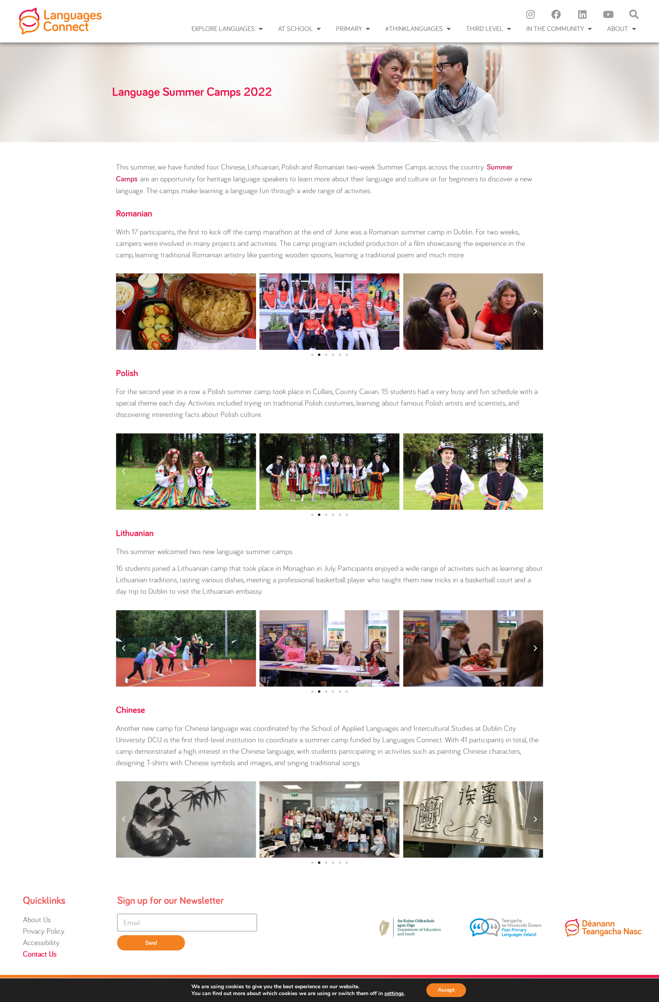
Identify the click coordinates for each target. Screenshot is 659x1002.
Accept (446, 990)
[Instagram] (530, 14)
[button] (123, 311)
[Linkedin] (582, 14)
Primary (349, 28)
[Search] (634, 14)
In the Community (555, 28)
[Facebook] (556, 14)
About (617, 28)
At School (295, 28)
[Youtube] (608, 14)
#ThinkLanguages (414, 28)
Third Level (484, 28)
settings (394, 993)
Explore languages (223, 28)
